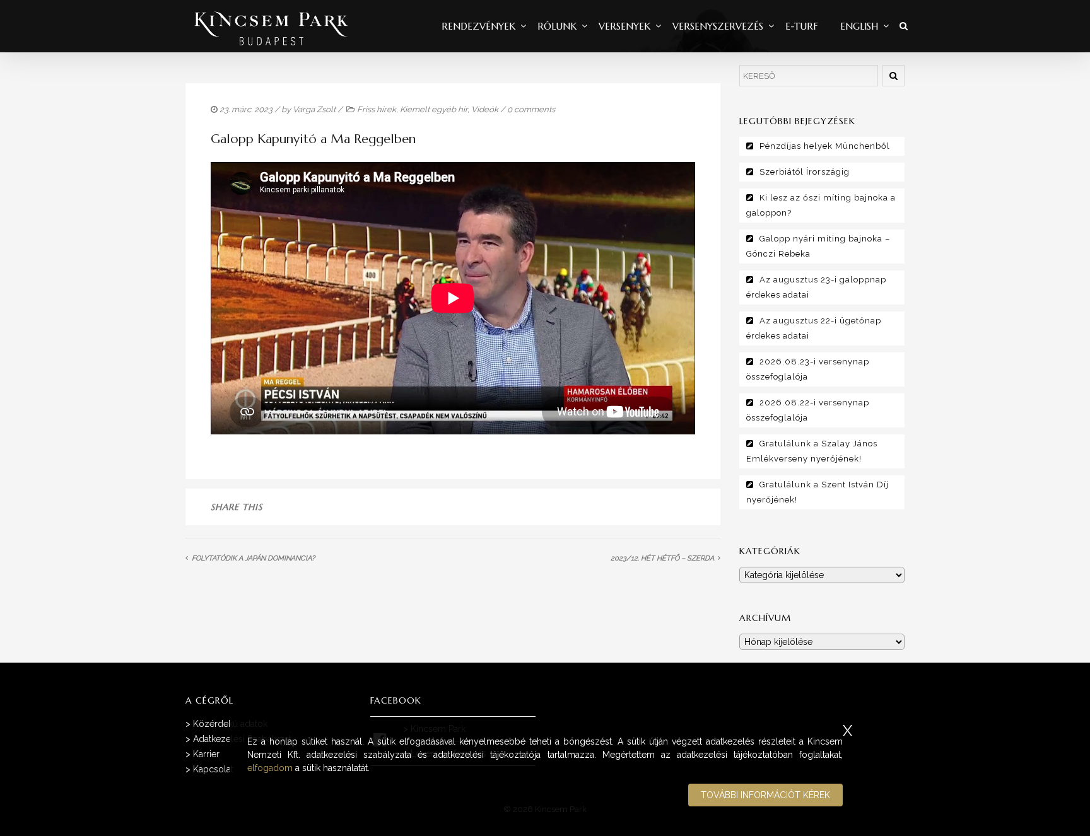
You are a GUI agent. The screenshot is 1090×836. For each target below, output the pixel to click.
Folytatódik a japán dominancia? (253, 558)
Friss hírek (376, 109)
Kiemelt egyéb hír (433, 109)
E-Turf (801, 26)
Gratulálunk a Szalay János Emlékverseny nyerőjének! (811, 451)
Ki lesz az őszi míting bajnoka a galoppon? (821, 205)
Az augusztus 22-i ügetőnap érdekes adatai (813, 328)
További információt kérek (765, 795)
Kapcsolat (213, 769)
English (859, 26)
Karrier (206, 754)
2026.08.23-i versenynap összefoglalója (807, 369)
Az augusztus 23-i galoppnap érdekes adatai (816, 287)
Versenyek (624, 26)
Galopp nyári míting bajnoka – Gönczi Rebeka (818, 246)
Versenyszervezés (717, 26)
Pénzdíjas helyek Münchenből (824, 146)
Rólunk (557, 26)
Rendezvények (478, 26)
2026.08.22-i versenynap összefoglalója (807, 410)
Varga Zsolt (314, 109)
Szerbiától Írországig (804, 172)
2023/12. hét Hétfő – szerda (662, 558)
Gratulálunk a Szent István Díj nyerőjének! (817, 492)
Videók (484, 109)
